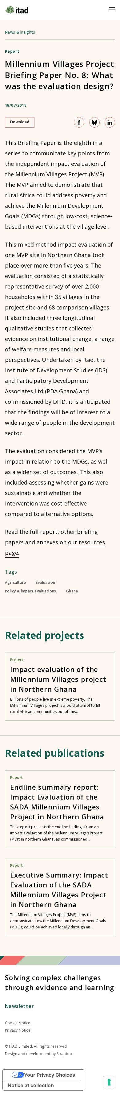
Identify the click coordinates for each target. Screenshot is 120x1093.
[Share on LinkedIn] (110, 122)
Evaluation (45, 582)
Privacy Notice (17, 1030)
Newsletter (19, 1006)
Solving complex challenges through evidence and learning (59, 982)
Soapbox (65, 1053)
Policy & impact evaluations (30, 591)
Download (19, 122)
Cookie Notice (17, 1022)
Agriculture (15, 582)
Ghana (72, 591)
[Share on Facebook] (79, 122)
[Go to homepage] (17, 9)
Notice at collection (31, 1085)
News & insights (20, 32)
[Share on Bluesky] (94, 122)
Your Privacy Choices (49, 1075)
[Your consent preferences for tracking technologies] (109, 1082)
